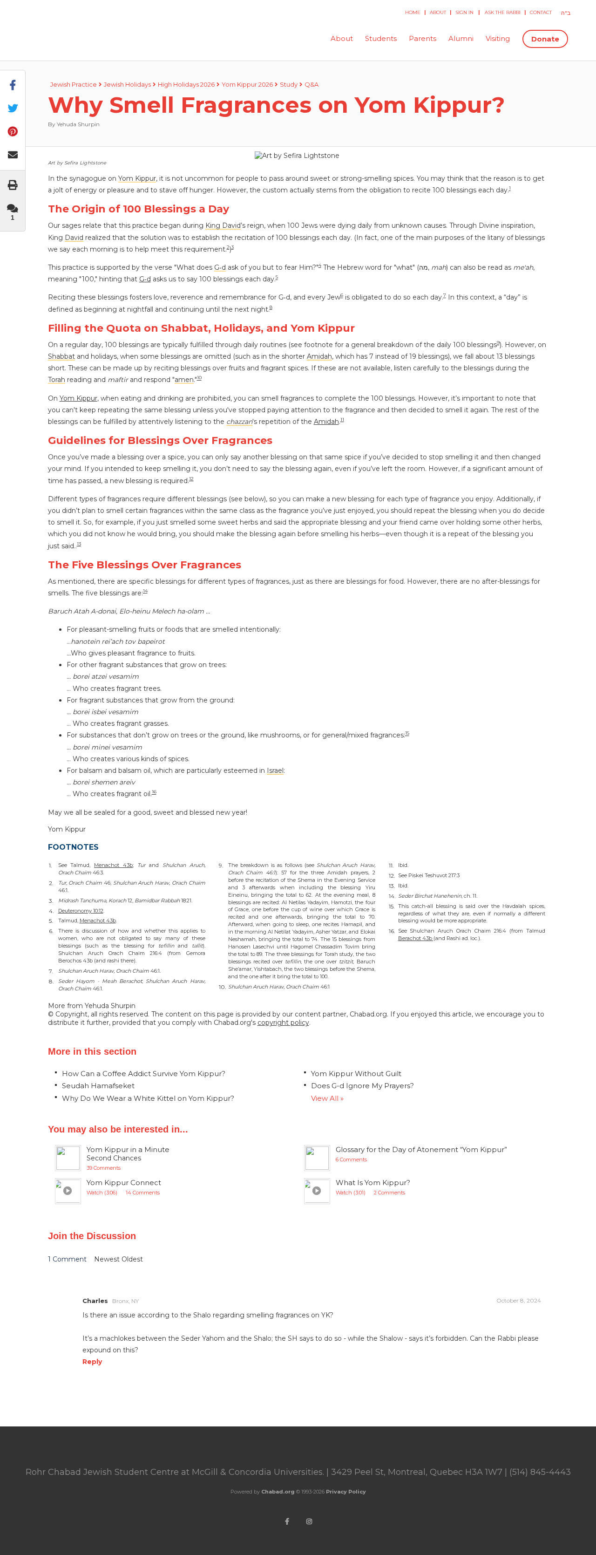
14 (145, 591)
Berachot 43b (415, 938)
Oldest (132, 1259)
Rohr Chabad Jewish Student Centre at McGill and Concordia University (102, 38)
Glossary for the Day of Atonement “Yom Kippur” (421, 1149)
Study (289, 84)
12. (392, 875)
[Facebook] (287, 1521)
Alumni (461, 38)
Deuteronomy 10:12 (80, 910)
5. (51, 920)
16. (392, 931)
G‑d (145, 279)
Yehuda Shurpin (78, 124)
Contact (541, 12)
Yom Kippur (78, 398)
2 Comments (389, 1192)
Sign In (464, 12)
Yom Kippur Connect (124, 1182)
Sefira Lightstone (85, 163)
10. (222, 986)
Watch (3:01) (351, 1192)
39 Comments (104, 1168)
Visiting (498, 38)
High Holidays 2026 (186, 84)
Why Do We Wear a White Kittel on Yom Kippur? (148, 1098)
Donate (545, 38)
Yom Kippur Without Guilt (356, 1073)
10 (199, 378)
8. (51, 981)
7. (51, 971)
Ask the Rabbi (503, 12)
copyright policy (283, 1022)
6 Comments (351, 1159)
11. (391, 865)
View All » (327, 1098)
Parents (422, 38)
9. (221, 865)
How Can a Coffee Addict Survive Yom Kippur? (143, 1073)
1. (50, 865)
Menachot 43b (113, 865)
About (438, 12)
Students (381, 38)
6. (51, 931)
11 (342, 419)
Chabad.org (278, 1491)
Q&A (311, 84)
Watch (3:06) (102, 1192)
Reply (92, 1361)
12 (191, 479)
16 (154, 792)
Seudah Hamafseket (98, 1085)
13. (392, 885)
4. (51, 910)
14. (392, 896)
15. (392, 906)
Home (412, 12)
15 (407, 733)
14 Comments (143, 1192)
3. (51, 900)
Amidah (326, 421)
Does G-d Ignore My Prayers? (362, 1085)
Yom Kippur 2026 (247, 84)
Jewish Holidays (127, 84)
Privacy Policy (346, 1491)
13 (79, 544)
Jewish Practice (73, 84)
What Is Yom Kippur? (373, 1182)
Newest (108, 1259)
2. (51, 883)
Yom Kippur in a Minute (128, 1149)
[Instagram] (309, 1521)
